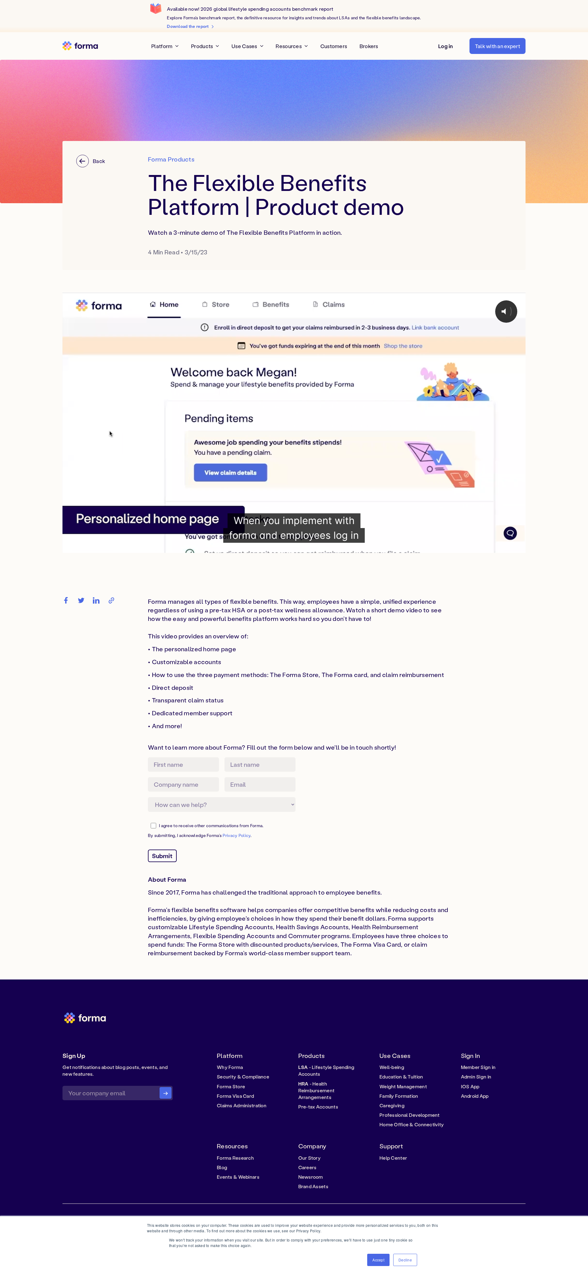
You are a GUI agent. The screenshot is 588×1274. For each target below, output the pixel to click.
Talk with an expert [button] (497, 45)
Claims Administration (241, 1105)
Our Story (309, 1158)
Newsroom (310, 1177)
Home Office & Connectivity (411, 1124)
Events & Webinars (238, 1177)
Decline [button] (405, 1259)
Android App (475, 1096)
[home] (80, 46)
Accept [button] (378, 1259)
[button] (445, 45)
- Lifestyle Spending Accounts (326, 1070)
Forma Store (231, 1086)
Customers (333, 46)
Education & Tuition (401, 1077)
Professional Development (409, 1115)
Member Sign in (478, 1067)
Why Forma (230, 1067)
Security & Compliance (243, 1077)
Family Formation (398, 1096)
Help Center (393, 1158)
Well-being (391, 1067)
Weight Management (403, 1086)
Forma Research (235, 1158)
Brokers (369, 46)
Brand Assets (313, 1186)
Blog (222, 1167)
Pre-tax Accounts (318, 1107)
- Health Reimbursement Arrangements (316, 1090)
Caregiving (392, 1105)
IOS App (470, 1086)
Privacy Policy (237, 835)
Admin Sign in (476, 1077)
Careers (307, 1167)
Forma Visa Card (235, 1096)
